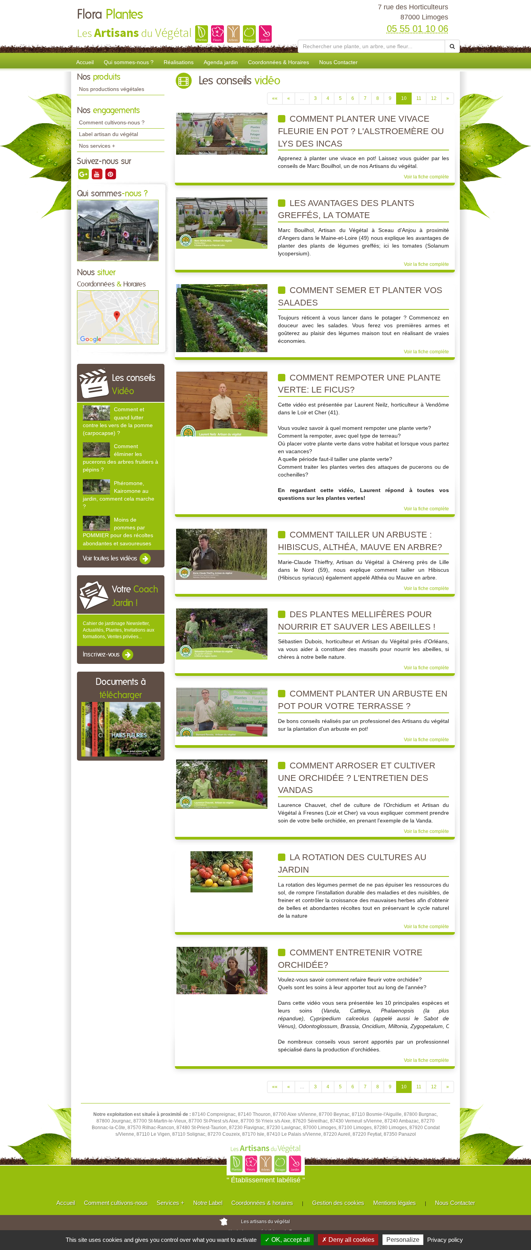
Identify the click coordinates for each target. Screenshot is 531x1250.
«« (275, 98)
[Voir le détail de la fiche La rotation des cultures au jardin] (221, 872)
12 (434, 98)
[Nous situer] (118, 317)
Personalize (402, 1239)
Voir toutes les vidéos (111, 558)
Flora (110, 14)
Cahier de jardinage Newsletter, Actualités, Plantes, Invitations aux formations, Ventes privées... (118, 630)
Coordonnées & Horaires (278, 62)
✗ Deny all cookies (348, 1239)
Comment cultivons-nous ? (112, 122)
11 (418, 98)
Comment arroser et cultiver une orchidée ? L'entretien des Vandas (356, 778)
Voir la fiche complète (426, 177)
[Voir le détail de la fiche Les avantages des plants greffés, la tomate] (221, 222)
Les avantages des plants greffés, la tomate (346, 209)
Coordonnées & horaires (262, 1202)
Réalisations (179, 62)
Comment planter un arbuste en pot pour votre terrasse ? (362, 700)
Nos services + (97, 146)
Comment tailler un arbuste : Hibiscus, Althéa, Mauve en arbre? (360, 541)
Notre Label (207, 1202)
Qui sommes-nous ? (129, 62)
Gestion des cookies (338, 1202)
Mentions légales (394, 1202)
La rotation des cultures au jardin (352, 863)
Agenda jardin (221, 62)
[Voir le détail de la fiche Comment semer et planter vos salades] (221, 318)
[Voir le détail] (96, 413)
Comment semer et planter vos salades (360, 296)
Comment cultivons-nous (116, 1202)
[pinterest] (110, 173)
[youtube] (97, 173)
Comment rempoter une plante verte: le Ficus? (359, 384)
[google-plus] (84, 173)
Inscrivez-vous (102, 655)
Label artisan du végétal (108, 134)
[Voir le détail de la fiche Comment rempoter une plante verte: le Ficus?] (221, 403)
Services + (170, 1202)
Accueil (85, 62)
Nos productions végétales (111, 89)
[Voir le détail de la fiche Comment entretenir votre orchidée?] (221, 970)
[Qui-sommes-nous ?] (118, 230)
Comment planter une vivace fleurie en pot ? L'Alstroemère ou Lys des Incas (361, 131)
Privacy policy (445, 1239)
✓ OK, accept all (287, 1239)
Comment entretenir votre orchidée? (350, 959)
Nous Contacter (338, 62)
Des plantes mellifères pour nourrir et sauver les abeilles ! (356, 620)
